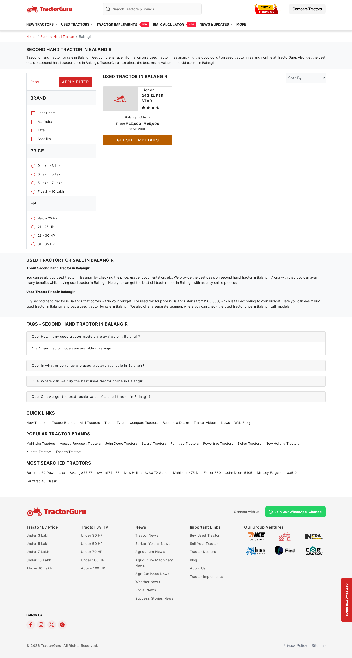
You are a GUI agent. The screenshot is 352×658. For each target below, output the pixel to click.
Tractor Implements (117, 24)
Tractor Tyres (114, 423)
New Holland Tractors (282, 443)
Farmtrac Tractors (184, 443)
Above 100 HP (93, 568)
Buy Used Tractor (205, 535)
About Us (198, 568)
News (225, 423)
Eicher (153, 95)
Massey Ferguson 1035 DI (277, 473)
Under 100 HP (93, 560)
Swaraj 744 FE (108, 473)
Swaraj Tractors (154, 443)
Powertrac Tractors (218, 443)
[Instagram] (41, 624)
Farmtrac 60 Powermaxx (45, 473)
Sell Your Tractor (204, 543)
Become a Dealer (176, 423)
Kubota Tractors (38, 452)
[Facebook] (30, 624)
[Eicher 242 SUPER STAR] (120, 98)
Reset (34, 82)
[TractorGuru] (57, 512)
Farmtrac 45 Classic (42, 481)
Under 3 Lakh (37, 535)
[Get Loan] (266, 9)
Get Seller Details (138, 140)
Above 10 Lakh (39, 568)
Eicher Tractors (249, 443)
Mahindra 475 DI (186, 473)
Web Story (242, 423)
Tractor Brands (63, 423)
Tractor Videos (205, 423)
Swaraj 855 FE (81, 473)
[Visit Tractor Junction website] (284, 536)
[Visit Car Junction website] (314, 550)
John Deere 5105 (238, 473)
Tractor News (146, 535)
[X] (51, 624)
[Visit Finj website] (284, 550)
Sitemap (319, 645)
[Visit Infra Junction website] (314, 536)
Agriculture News (150, 552)
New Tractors (36, 423)
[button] (176, 336)
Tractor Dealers (203, 552)
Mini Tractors (90, 423)
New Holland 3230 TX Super (146, 473)
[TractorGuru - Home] (49, 8)
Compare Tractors (307, 8)
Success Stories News (154, 598)
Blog (193, 560)
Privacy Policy (295, 645)
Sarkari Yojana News (152, 543)
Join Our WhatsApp (298, 512)
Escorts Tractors (68, 452)
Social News (145, 590)
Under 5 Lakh (37, 543)
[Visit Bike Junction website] (255, 536)
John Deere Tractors (121, 443)
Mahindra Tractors (40, 443)
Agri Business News (152, 574)
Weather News (147, 582)
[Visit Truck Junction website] (255, 550)
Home (30, 36)
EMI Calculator (168, 24)
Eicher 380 (212, 473)
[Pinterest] (62, 624)
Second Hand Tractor (57, 36)
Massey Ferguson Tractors (80, 443)
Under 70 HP (92, 552)
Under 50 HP (92, 543)
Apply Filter (75, 81)
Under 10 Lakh (38, 560)
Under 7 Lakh (37, 552)
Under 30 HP (92, 535)
